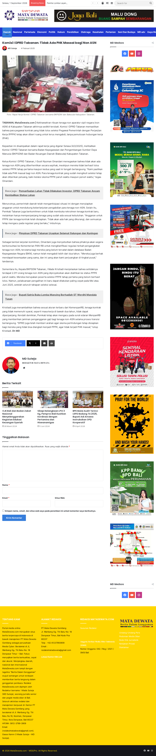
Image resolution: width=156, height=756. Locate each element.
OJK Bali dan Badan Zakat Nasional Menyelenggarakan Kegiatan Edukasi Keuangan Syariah (16, 416)
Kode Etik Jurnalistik (128, 640)
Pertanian (111, 32)
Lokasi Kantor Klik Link (51, 657)
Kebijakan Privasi (127, 643)
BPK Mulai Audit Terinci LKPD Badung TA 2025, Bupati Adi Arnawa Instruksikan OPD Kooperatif (85, 416)
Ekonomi (42, 32)
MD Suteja (12, 48)
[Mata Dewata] (26, 15)
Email (5, 498)
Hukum (61, 32)
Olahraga (85, 32)
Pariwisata (29, 32)
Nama (6, 485)
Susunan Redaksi (88, 628)
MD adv (141, 32)
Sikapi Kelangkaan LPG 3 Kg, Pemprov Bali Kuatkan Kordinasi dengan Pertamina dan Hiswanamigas (51, 416)
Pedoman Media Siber (129, 636)
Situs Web (60, 498)
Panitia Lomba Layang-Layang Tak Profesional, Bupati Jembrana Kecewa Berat (84, 3)
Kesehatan (98, 32)
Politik (52, 32)
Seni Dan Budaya (126, 32)
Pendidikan (73, 32)
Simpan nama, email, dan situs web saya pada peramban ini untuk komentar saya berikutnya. (50, 511)
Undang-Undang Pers (129, 632)
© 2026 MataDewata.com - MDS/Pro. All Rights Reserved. (29, 750)
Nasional (17, 32)
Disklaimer (124, 647)
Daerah (7, 32)
